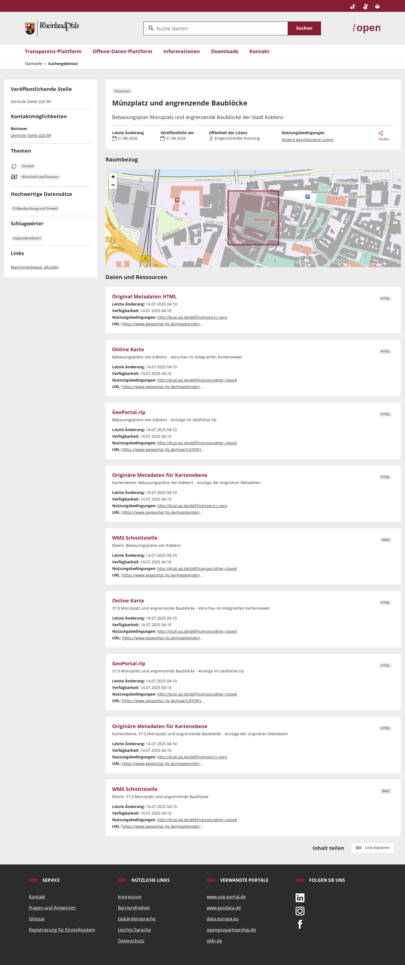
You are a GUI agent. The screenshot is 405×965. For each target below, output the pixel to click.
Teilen (384, 139)
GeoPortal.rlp (128, 412)
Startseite (33, 63)
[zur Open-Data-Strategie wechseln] (366, 28)
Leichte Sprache (134, 930)
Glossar (37, 919)
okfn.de (214, 941)
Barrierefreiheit (134, 908)
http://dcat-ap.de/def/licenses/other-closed (197, 380)
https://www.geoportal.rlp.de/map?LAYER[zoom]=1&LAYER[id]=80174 (185, 700)
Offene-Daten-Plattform (122, 51)
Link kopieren (377, 847)
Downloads (224, 51)
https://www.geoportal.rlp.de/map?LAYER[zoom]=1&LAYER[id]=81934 (185, 449)
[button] (113, 177)
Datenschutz (131, 941)
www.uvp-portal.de (226, 897)
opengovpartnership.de (231, 930)
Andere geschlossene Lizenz (308, 139)
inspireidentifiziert (27, 238)
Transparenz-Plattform (53, 51)
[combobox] (216, 28)
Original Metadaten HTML (144, 297)
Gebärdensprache (137, 919)
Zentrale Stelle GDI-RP (31, 135)
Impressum (130, 897)
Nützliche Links (150, 880)
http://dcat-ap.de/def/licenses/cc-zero (192, 317)
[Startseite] (52, 28)
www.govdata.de (224, 908)
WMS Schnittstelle (135, 538)
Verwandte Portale (243, 880)
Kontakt (259, 51)
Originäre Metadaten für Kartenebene (159, 475)
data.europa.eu (223, 919)
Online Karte (128, 350)
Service (50, 880)
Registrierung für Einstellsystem (62, 930)
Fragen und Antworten (52, 908)
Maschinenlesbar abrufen (35, 267)
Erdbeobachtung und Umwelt (35, 208)
